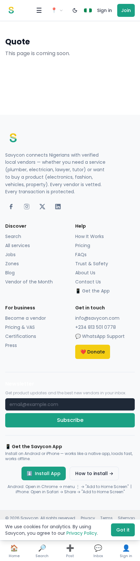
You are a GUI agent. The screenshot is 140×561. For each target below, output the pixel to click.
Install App (44, 473)
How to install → (94, 473)
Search (13, 236)
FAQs (81, 254)
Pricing (82, 245)
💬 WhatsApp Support (100, 336)
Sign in (104, 10)
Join (126, 10)
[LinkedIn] (58, 206)
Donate (92, 352)
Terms (106, 518)
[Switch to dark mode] (74, 10)
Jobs (10, 254)
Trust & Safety (91, 263)
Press (11, 345)
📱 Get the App (92, 291)
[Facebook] (11, 206)
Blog (10, 272)
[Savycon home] (11, 10)
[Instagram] (27, 206)
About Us (85, 272)
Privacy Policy (81, 533)
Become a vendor (25, 318)
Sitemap (126, 518)
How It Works (89, 236)
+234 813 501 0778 (95, 327)
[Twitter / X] (42, 206)
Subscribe (70, 420)
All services (17, 245)
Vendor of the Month (29, 282)
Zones (12, 263)
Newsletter (19, 384)
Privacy (88, 518)
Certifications (20, 336)
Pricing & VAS (20, 327)
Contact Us (88, 282)
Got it (123, 530)
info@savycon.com (97, 318)
